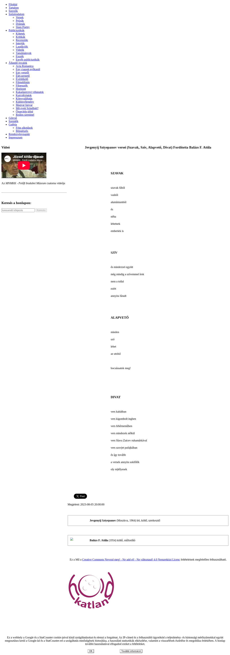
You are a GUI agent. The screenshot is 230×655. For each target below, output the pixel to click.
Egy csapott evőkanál (28, 69)
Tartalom (14, 7)
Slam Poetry (23, 27)
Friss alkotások (24, 127)
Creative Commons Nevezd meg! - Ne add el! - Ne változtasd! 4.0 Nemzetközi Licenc (131, 559)
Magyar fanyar (24, 105)
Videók (20, 49)
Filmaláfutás (23, 82)
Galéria (13, 124)
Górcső (13, 118)
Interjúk (20, 43)
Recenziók (22, 40)
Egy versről (22, 72)
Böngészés (22, 130)
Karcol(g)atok (24, 95)
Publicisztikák (16, 30)
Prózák (20, 20)
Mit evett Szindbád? (27, 108)
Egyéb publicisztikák (28, 59)
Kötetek (20, 33)
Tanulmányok (23, 53)
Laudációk (22, 46)
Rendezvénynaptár (19, 134)
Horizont (21, 88)
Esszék (20, 56)
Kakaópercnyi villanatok (30, 92)
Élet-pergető (23, 75)
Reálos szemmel (25, 114)
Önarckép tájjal (24, 111)
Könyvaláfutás (24, 98)
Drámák (20, 23)
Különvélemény (25, 101)
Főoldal (13, 4)
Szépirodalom (16, 14)
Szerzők (13, 10)
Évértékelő (22, 79)
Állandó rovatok (18, 62)
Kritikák (20, 36)
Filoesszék (22, 85)
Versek (20, 17)
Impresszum (15, 137)
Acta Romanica (24, 66)
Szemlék (13, 121)
